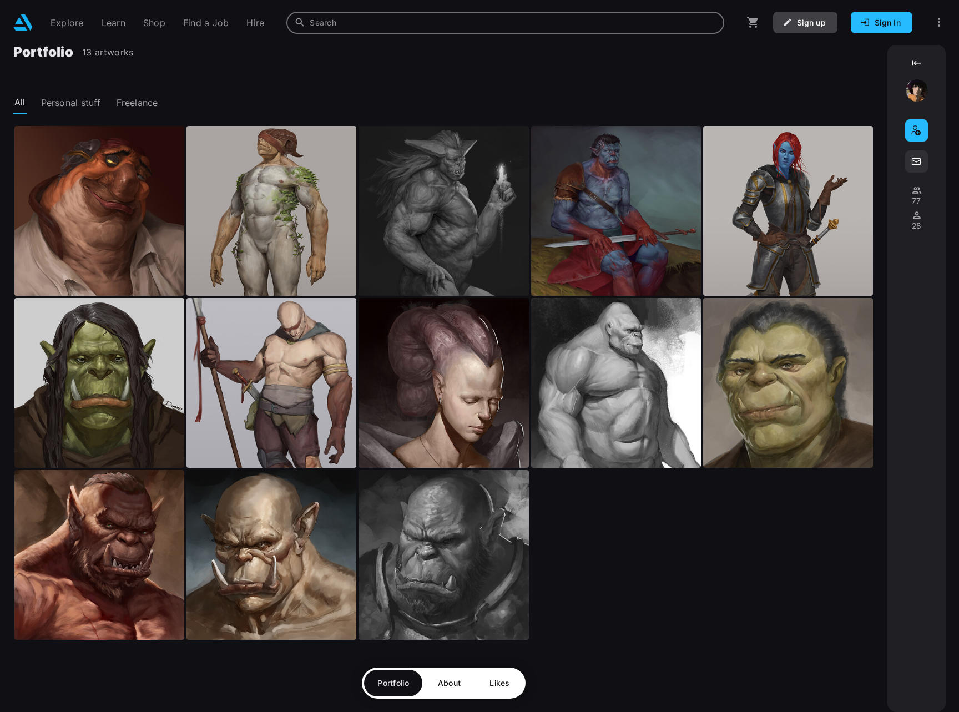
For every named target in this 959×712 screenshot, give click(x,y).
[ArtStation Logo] (23, 22)
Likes (499, 683)
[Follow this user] (916, 130)
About (449, 683)
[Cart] (753, 22)
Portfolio (393, 683)
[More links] (939, 22)
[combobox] (505, 23)
